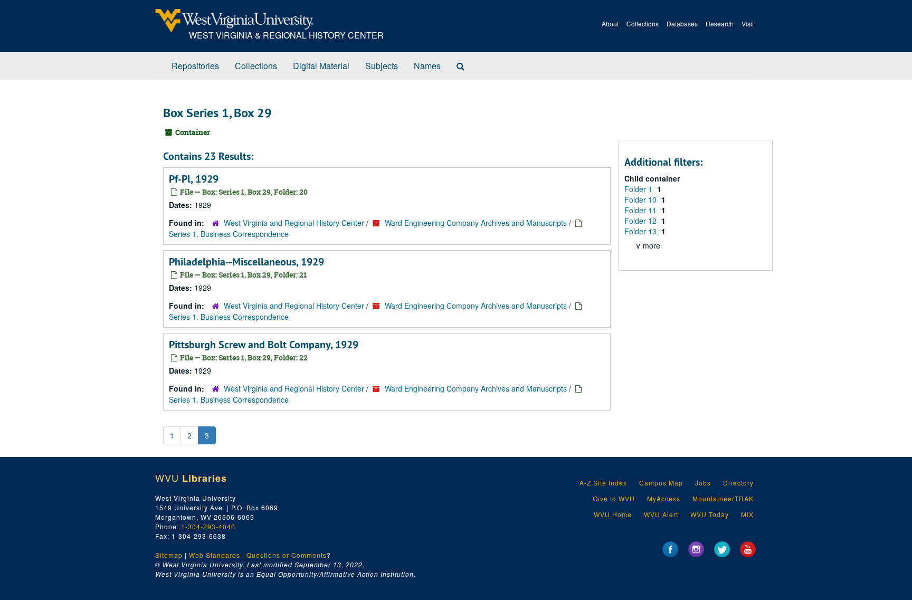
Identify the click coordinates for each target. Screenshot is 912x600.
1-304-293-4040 (208, 526)
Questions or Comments (286, 554)
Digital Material (321, 66)
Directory (738, 482)
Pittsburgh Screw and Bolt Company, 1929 (263, 344)
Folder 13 (641, 231)
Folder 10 (641, 199)
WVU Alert (661, 514)
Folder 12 (641, 220)
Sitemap (169, 554)
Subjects (381, 66)
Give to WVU (614, 498)
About (610, 23)
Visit (748, 23)
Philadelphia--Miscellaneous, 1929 (246, 262)
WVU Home (613, 514)
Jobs (703, 482)
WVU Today (709, 514)
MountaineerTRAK (723, 498)
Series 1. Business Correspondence (229, 233)
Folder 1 (639, 189)
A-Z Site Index (603, 482)
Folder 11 (641, 210)
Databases (682, 23)
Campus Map (661, 482)
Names (427, 66)
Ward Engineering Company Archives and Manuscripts (476, 222)
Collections (642, 23)
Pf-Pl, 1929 (193, 179)
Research (720, 23)
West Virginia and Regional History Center (294, 222)
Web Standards (214, 554)
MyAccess (663, 498)
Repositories (195, 66)
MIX (747, 514)
